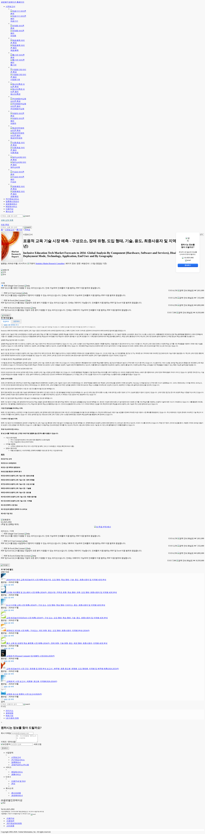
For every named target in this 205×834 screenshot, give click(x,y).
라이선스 (9, 711)
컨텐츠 (27, 230)
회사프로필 (16, 793)
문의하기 (5, 748)
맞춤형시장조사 (12, 201)
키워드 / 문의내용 (8, 742)
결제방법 (9, 713)
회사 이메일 (6, 733)
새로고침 (37, 744)
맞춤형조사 (16, 762)
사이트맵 (10, 826)
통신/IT (19, 230)
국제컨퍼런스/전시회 (20, 765)
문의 (13, 784)
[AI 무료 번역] (102, 527)
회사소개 (9, 211)
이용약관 (10, 821)
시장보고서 (10, 6)
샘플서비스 (16, 774)
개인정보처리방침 (14, 823)
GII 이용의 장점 (12, 718)
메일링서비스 (11, 206)
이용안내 (9, 209)
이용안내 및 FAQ (18, 781)
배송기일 (9, 716)
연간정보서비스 (12, 199)
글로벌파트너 (11, 204)
